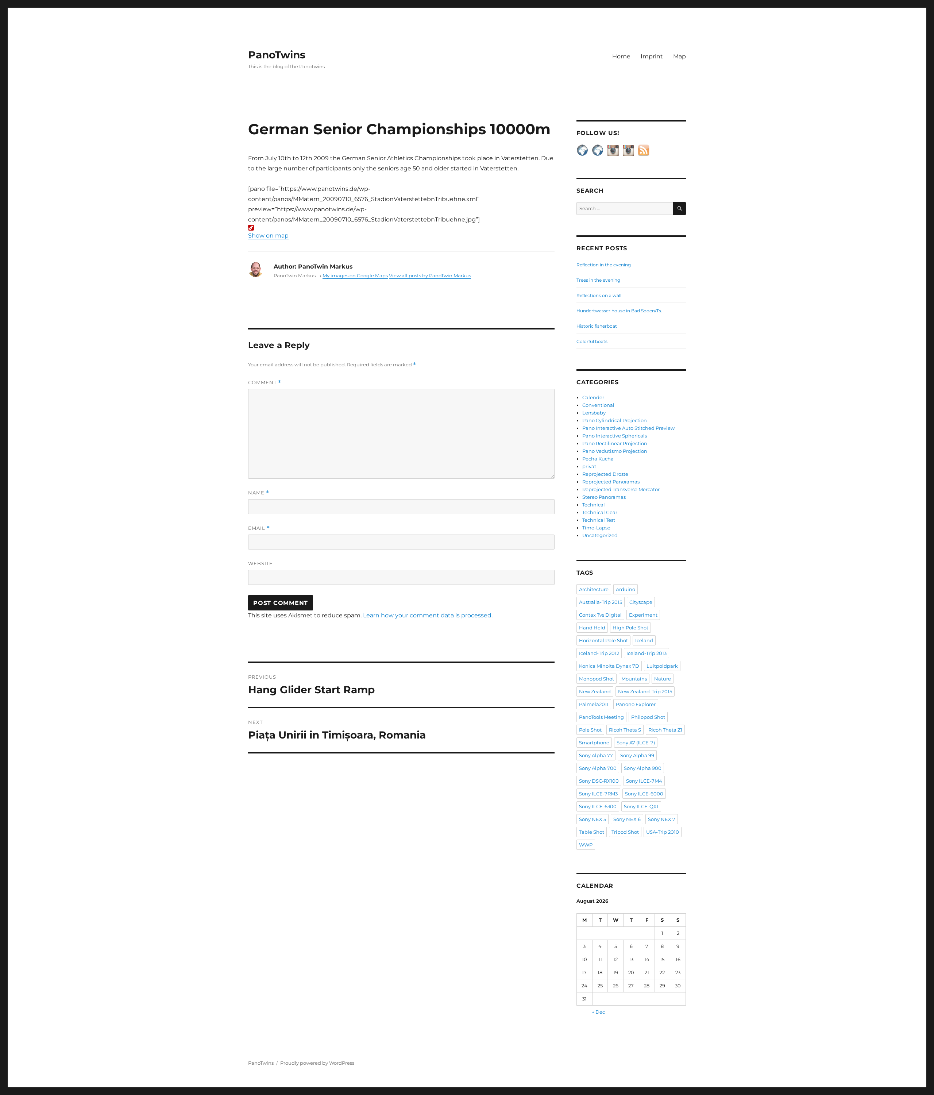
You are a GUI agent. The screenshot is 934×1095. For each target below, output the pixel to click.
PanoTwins (276, 55)
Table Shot (591, 832)
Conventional (598, 405)
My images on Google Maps (355, 275)
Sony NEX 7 (661, 819)
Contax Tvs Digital (600, 615)
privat (589, 466)
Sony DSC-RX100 (599, 781)
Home (621, 56)
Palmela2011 (594, 704)
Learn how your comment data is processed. (428, 615)
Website (260, 563)
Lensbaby (594, 413)
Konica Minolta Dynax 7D (609, 666)
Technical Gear (599, 512)
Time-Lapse (596, 528)
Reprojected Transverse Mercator (621, 489)
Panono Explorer (636, 704)
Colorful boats (591, 341)
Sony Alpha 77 (596, 755)
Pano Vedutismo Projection (614, 451)
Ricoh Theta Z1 (665, 730)
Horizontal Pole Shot (603, 640)
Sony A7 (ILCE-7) (636, 742)
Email (259, 528)
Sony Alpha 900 (642, 768)
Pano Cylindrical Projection (614, 420)
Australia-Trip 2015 (600, 602)
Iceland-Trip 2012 (599, 653)
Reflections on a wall (598, 295)
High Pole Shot (630, 628)
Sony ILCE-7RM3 (598, 794)
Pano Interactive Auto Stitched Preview (628, 428)
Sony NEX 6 (627, 819)
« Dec (598, 1012)
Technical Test (598, 520)
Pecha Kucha (598, 459)
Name (258, 493)
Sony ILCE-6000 (644, 794)
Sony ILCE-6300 (598, 806)
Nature (662, 679)
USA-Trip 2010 (662, 832)
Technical (593, 505)
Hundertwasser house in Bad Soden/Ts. (619, 310)
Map (679, 56)
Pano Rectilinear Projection (614, 443)
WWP (586, 845)
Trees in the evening (598, 280)
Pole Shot (590, 730)
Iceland (644, 640)
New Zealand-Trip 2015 (645, 691)
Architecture (594, 589)
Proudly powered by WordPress (317, 1063)
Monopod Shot (596, 679)
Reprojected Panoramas (611, 482)
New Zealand (595, 691)
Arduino (625, 589)
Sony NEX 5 (592, 819)
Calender (593, 397)
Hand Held (592, 628)
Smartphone (594, 742)
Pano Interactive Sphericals (614, 436)
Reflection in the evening (603, 264)
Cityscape (640, 602)
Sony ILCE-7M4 (644, 781)
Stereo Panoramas (604, 497)
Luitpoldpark (662, 666)
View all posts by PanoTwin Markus (430, 275)
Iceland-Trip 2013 (646, 653)
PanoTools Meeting (601, 717)
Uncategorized (600, 535)
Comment (264, 382)
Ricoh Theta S (625, 730)
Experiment (643, 615)
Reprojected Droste (605, 474)
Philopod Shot (648, 717)
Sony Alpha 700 (598, 768)
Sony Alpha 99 (637, 755)
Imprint (652, 56)
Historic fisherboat (596, 326)
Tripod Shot (625, 832)
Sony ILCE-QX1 (641, 806)
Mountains (634, 679)
